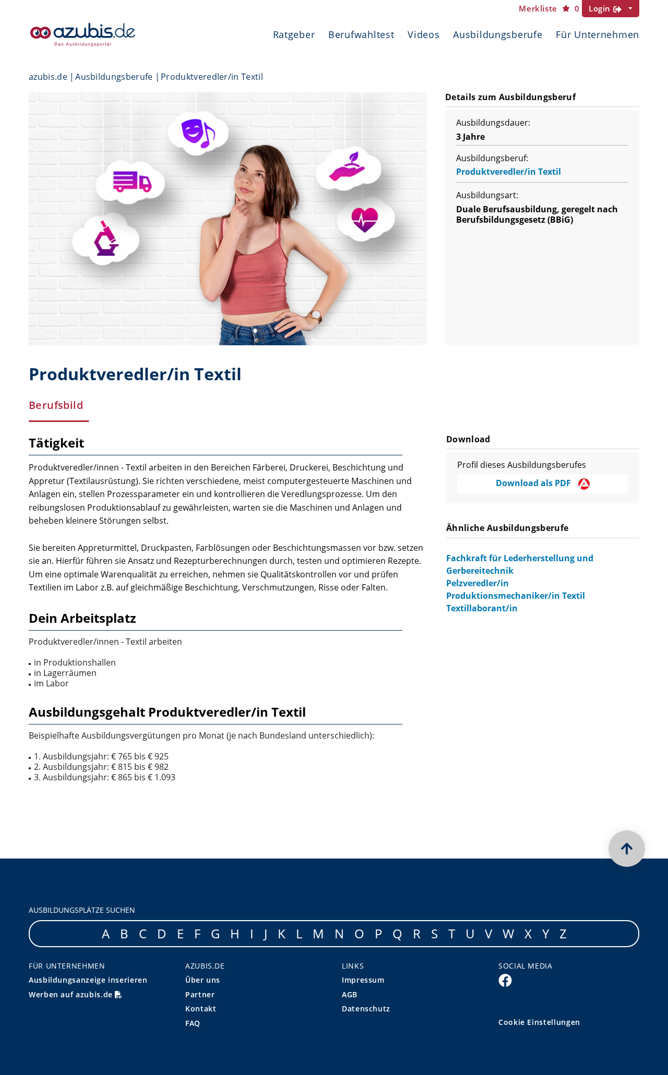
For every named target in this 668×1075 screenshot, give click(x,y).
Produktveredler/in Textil (508, 171)
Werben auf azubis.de (72, 994)
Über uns (202, 980)
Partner (199, 994)
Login (601, 8)
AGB (349, 994)
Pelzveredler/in (477, 583)
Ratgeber (294, 34)
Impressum (363, 980)
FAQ (192, 1023)
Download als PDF (534, 483)
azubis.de (48, 76)
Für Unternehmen (597, 34)
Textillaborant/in (482, 608)
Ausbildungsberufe (497, 34)
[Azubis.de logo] (82, 34)
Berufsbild (56, 405)
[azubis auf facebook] (505, 980)
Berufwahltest (361, 34)
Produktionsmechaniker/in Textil (515, 595)
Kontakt (200, 1008)
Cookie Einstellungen (539, 1022)
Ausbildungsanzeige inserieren (88, 980)
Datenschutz (366, 1008)
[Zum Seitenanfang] (627, 848)
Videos (423, 34)
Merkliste (549, 9)
